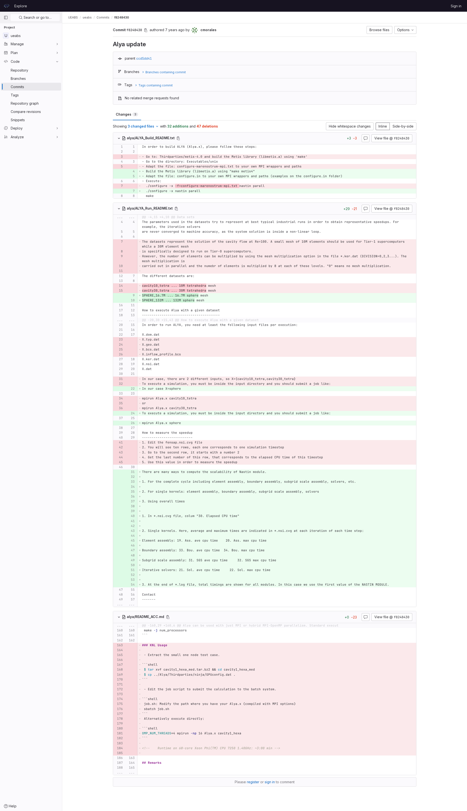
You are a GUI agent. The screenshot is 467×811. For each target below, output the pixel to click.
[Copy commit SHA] (146, 30)
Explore (20, 6)
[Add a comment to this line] (113, 147)
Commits (103, 17)
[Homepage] (6, 6)
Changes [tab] (126, 114)
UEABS (73, 17)
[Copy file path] (178, 138)
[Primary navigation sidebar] (6, 17)
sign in (270, 782)
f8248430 (121, 17)
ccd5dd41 (144, 58)
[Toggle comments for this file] (365, 138)
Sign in (456, 6)
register (253, 782)
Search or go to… (37, 17)
